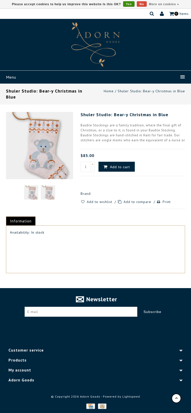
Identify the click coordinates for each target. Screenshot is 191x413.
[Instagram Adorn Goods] (100, 324)
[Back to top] (176, 398)
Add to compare (138, 202)
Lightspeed (131, 396)
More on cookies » (164, 4)
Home (109, 91)
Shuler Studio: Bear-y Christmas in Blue (151, 91)
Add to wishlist (100, 202)
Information (21, 221)
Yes (129, 4)
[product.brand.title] (92, 193)
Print (167, 202)
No (142, 4)
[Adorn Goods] (95, 44)
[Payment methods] (90, 406)
